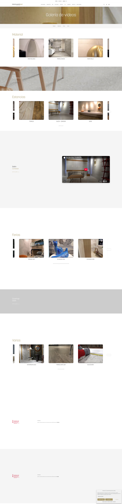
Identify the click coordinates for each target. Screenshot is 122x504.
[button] (104, 4)
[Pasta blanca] (31, 49)
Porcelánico (16, 78)
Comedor (15, 169)
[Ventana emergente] (106, 4)
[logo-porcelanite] (17, 4)
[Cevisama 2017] (90, 249)
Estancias (59, 26)
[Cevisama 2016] (61, 249)
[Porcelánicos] (61, 49)
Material (54, 26)
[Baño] (90, 111)
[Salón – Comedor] (61, 111)
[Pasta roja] (90, 49)
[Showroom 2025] (61, 355)
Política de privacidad (110, 501)
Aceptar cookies (101, 499)
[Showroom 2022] (90, 355)
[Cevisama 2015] (31, 249)
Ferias (64, 26)
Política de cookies (104, 501)
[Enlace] (109, 4)
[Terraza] (31, 111)
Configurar (116, 499)
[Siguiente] (109, 112)
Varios (68, 26)
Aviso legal (114, 501)
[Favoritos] (31, 355)
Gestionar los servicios (100, 496)
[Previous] (13, 112)
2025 (14, 301)
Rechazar (109, 499)
